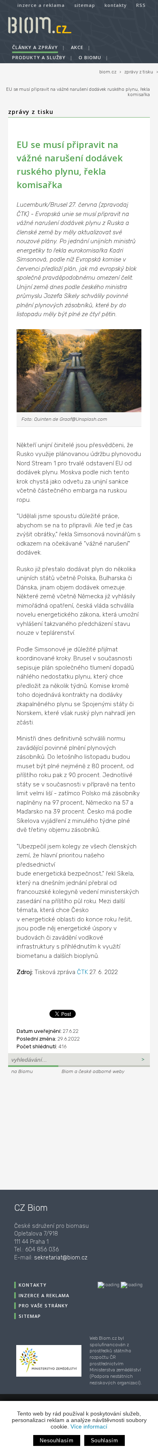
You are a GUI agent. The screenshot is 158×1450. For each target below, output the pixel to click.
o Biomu (90, 57)
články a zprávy (35, 47)
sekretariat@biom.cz (61, 1257)
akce (77, 47)
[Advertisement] (58, 1131)
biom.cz (107, 72)
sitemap (84, 5)
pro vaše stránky (43, 1305)
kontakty (116, 5)
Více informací (88, 1426)
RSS (141, 5)
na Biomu (22, 1071)
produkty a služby (39, 57)
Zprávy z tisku (30, 112)
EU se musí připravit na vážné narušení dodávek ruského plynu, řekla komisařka (78, 92)
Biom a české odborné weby (93, 1071)
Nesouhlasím (56, 1440)
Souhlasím (104, 1440)
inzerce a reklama (41, 5)
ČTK (82, 972)
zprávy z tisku (138, 72)
